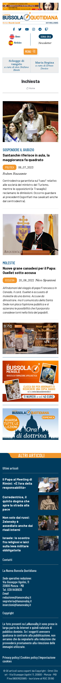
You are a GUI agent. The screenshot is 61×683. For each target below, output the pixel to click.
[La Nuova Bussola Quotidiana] (30, 17)
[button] (30, 51)
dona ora (46, 36)
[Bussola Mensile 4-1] (30, 338)
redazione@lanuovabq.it (17, 597)
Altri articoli (31, 455)
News (17, 36)
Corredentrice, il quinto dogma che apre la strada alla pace (16, 503)
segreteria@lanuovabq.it (17, 601)
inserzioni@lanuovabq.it (17, 605)
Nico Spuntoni (45, 280)
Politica (9, 167)
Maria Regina (44, 62)
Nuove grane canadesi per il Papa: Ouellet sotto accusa (29, 270)
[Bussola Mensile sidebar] (30, 381)
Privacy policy (11, 657)
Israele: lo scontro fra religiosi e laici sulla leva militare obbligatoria (16, 544)
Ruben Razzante (15, 173)
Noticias (18, 42)
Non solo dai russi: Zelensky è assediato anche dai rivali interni (18, 523)
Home (32, 88)
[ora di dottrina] (30, 424)
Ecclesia (9, 280)
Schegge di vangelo (16, 62)
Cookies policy (29, 657)
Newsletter (45, 43)
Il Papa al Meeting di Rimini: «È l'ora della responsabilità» (17, 483)
